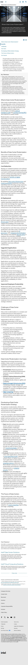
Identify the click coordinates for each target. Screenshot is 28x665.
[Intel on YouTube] (11, 617)
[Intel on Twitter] (5, 617)
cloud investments (6, 183)
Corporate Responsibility (7, 606)
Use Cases (3, 48)
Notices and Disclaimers (10, 637)
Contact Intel (4, 594)
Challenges (3, 46)
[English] (23, 2)
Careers (3, 603)
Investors (3, 600)
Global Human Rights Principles (15, 639)
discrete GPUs (21, 234)
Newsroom (3, 597)
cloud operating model (11, 456)
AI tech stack (4, 222)
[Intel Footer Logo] (3, 652)
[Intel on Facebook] (1, 617)
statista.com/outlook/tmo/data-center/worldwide (11, 584)
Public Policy (4, 612)
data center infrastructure (15, 181)
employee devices (8, 463)
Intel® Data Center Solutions (10, 552)
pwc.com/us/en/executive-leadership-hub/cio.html (10, 582)
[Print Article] (24, 40)
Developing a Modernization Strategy (10, 51)
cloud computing (13, 505)
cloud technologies (11, 448)
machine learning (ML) (19, 112)
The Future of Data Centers (7, 53)
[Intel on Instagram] (14, 617)
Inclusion (3, 609)
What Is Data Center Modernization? (9, 42)
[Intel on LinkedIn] (8, 617)
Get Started (4, 55)
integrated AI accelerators (18, 233)
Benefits (3, 44)
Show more (14, 573)
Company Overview (5, 591)
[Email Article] (26, 40)
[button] (14, 556)
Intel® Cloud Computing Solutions (12, 564)
